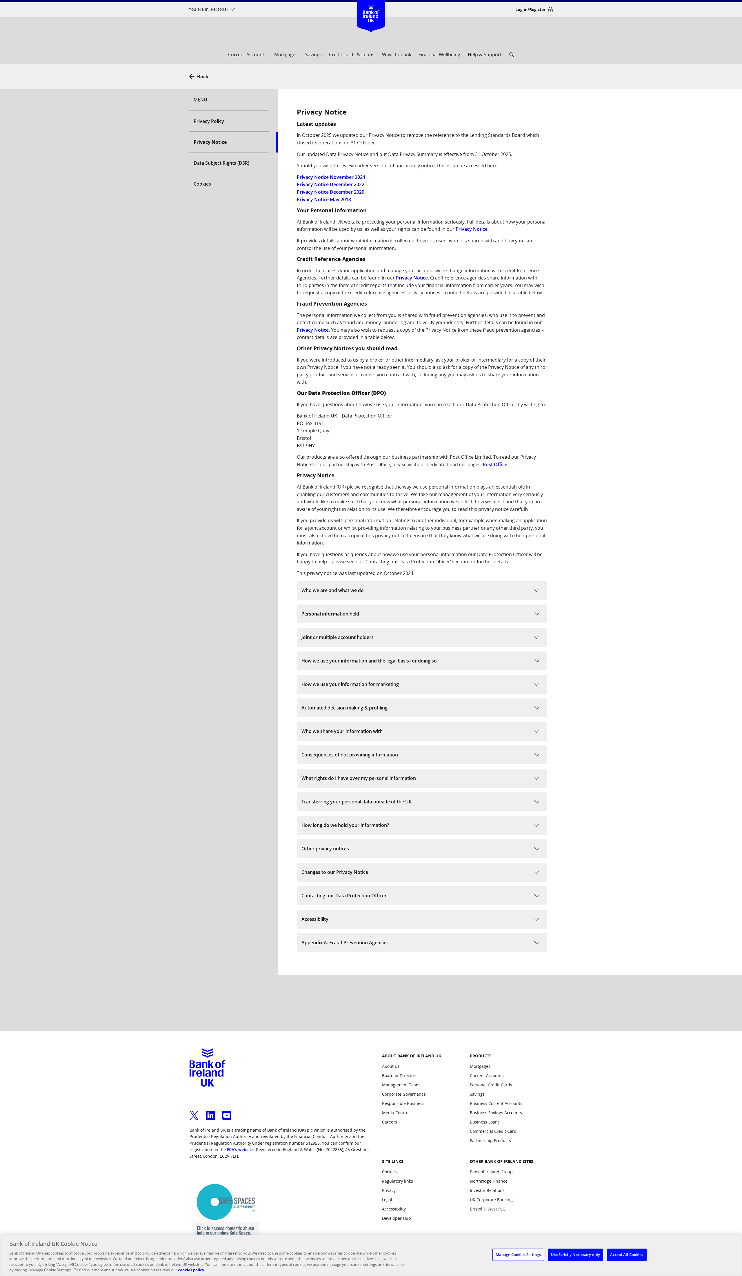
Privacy (389, 1190)
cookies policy (191, 1270)
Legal (387, 1199)
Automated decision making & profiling (344, 708)
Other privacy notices (325, 848)
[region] (371, 1255)
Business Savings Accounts (496, 1112)
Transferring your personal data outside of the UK (356, 801)
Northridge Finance (489, 1181)
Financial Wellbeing (439, 54)
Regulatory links (397, 1181)
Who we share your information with (342, 731)
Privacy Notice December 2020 (330, 192)
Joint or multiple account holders (337, 637)
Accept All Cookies (626, 1254)
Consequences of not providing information (349, 755)
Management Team (401, 1085)
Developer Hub (396, 1218)
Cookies (202, 184)
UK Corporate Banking (491, 1199)
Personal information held (330, 614)
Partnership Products (490, 1140)
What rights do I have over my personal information (358, 778)
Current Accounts (247, 54)
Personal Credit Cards (491, 1085)
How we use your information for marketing (350, 684)
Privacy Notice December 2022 (330, 184)
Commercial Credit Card (493, 1131)
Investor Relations (487, 1190)
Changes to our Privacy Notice (334, 872)
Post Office (495, 464)
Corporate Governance (404, 1094)
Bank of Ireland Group (491, 1172)
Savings (313, 54)
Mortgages (286, 54)
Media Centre (395, 1112)
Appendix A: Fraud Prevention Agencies (345, 942)
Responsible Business (403, 1103)
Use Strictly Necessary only (575, 1254)
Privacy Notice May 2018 (324, 199)
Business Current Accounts (496, 1103)
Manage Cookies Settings (518, 1254)
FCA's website (240, 1149)
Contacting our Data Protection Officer (344, 895)
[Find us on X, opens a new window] (194, 1112)
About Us (391, 1066)
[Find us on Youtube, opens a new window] (226, 1112)
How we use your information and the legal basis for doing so (369, 661)
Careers (389, 1122)
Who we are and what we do (332, 590)
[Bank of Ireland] (371, 8)
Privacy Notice (472, 229)
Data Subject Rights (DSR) (221, 163)
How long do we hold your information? (345, 825)
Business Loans (485, 1122)
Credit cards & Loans (351, 54)
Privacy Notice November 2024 (331, 177)
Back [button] (202, 76)
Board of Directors (399, 1075)
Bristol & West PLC (487, 1209)
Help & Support (485, 54)
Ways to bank (396, 54)
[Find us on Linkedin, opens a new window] (210, 1112)
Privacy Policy (209, 121)
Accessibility (314, 919)
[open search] (511, 56)
